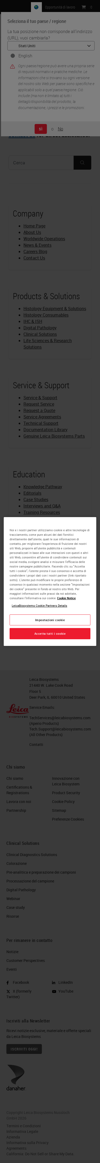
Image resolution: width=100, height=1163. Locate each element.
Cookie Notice (66, 598)
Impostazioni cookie (50, 620)
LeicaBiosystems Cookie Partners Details (39, 606)
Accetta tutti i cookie (50, 634)
